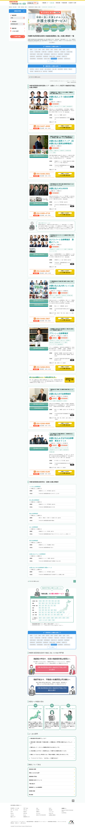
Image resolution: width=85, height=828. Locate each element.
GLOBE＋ (38, 809)
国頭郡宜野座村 (39, 56)
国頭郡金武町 (32, 56)
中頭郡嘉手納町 (37, 51)
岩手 (46, 600)
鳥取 (49, 612)
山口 (46, 612)
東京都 (52, 290)
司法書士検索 (64, 2)
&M (11, 809)
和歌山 (55, 610)
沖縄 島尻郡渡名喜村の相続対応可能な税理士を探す (52, 668)
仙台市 (40, 620)
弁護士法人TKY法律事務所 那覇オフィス (40, 567)
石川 (52, 605)
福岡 (40, 614)
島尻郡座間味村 (33, 58)
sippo (37, 808)
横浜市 (40, 617)
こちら (55, 625)
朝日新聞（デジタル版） (15, 808)
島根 (52, 612)
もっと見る (51, 61)
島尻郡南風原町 (47, 54)
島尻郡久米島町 (47, 58)
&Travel (16, 809)
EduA (12, 811)
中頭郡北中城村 (69, 51)
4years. (50, 808)
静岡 (43, 607)
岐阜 (46, 607)
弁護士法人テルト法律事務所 (37, 554)
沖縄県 (52, 101)
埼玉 (46, 603)
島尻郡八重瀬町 (40, 54)
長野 (46, 605)
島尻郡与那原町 (33, 54)
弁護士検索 (52, 2)
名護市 (64, 49)
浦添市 (52, 49)
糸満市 (43, 49)
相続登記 (65, 69)
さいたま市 (45, 620)
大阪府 (52, 335)
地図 (72, 119)
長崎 (46, 614)
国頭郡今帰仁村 (54, 54)
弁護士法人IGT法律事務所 (60, 394)
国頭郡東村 (59, 56)
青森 (43, 600)
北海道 (40, 600)
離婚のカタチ (13, 816)
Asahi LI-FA (51, 813)
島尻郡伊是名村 (67, 58)
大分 (52, 614)
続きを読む (67, 111)
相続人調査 (54, 69)
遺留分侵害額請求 (48, 69)
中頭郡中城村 (44, 51)
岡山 (43, 612)
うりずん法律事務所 (35, 486)
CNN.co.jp (25, 809)
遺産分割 (37, 69)
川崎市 (49, 620)
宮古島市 (31, 51)
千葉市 (53, 620)
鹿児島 (58, 614)
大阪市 (58, 335)
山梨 (43, 605)
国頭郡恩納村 (66, 54)
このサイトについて (14, 821)
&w (13, 809)
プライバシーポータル (61, 821)
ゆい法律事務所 (33, 527)
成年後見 (31, 71)
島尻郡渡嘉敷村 (40, 58)
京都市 (64, 617)
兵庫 (43, 610)
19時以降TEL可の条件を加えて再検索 (70, 379)
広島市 (67, 617)
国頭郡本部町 (60, 54)
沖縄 (61, 614)
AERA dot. (25, 813)
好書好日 (37, 811)
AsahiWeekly (64, 812)
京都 (46, 610)
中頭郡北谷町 (56, 51)
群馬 (58, 603)
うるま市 (35, 49)
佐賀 (43, 614)
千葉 (49, 603)
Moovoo (12, 813)
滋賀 (52, 610)
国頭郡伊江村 (64, 56)
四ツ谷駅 (65, 396)
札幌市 (52, 617)
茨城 (52, 603)
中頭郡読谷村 (62, 51)
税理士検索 (58, 2)
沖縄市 (39, 49)
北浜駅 (65, 335)
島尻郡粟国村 (60, 58)
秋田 (49, 600)
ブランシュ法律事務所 (58, 333)
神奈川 (43, 603)
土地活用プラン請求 (72, 2)
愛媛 (61, 612)
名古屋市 (48, 617)
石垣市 (68, 49)
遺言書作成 (32, 69)
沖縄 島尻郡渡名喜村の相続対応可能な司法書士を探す (52, 689)
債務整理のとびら (26, 816)
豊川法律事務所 (33, 540)
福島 (58, 600)
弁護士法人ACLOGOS (58, 188)
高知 (64, 612)
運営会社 (12, 822)
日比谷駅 (65, 290)
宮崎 (55, 614)
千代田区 (58, 290)
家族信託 (70, 69)
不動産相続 (50, 71)
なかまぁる (38, 813)
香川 (55, 612)
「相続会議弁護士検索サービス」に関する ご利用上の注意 (42, 623)
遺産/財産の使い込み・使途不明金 (41, 71)
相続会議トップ (45, 2)
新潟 (40, 605)
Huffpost (24, 811)
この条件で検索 (17, 36)
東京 (40, 603)
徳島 (58, 612)
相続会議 (50, 809)
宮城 (52, 600)
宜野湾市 (47, 49)
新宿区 (58, 443)
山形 (55, 600)
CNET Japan (25, 808)
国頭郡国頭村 (45, 56)
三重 (49, 607)
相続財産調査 (60, 69)
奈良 (49, 610)
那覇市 (31, 49)
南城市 (60, 49)
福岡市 (56, 617)
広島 (40, 612)
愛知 (40, 607)
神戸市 (60, 617)
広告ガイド (17, 822)
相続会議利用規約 (30, 821)
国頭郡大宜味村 (52, 56)
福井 (55, 605)
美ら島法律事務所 (34, 500)
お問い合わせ (23, 822)
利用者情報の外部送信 (52, 821)
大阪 (40, 610)
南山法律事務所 (33, 513)
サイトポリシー (22, 821)
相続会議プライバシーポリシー (41, 821)
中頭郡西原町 (50, 51)
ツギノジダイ (51, 811)
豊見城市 (56, 49)
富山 (49, 605)
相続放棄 (41, 69)
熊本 (49, 614)
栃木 (55, 603)
